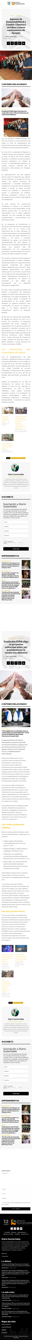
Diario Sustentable (11, 36)
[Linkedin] (23, 43)
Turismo (19, 15)
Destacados (5, 109)
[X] (12, 43)
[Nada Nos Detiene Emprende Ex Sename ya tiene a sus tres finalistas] (8, 437)
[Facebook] (8, 43)
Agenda (4, 580)
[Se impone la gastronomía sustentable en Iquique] (8, 410)
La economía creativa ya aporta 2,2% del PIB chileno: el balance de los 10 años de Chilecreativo (10, 575)
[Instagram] (15, 1228)
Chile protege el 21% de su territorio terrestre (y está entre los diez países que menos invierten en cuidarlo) (16, 1304)
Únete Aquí (16, 549)
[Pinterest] (16, 43)
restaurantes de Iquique (18, 458)
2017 (12, 15)
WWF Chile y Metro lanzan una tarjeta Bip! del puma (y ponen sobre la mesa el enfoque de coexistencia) (15, 1296)
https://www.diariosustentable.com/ (16, 476)
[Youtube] (21, 1228)
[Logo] (16, 3)
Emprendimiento (6, 561)
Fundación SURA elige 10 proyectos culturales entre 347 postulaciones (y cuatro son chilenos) (15, 113)
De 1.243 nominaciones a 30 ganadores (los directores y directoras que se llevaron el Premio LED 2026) (16, 1312)
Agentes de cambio (6, 1300)
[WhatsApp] (19, 43)
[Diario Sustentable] (16, 468)
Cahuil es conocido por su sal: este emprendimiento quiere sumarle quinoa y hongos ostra (11, 565)
